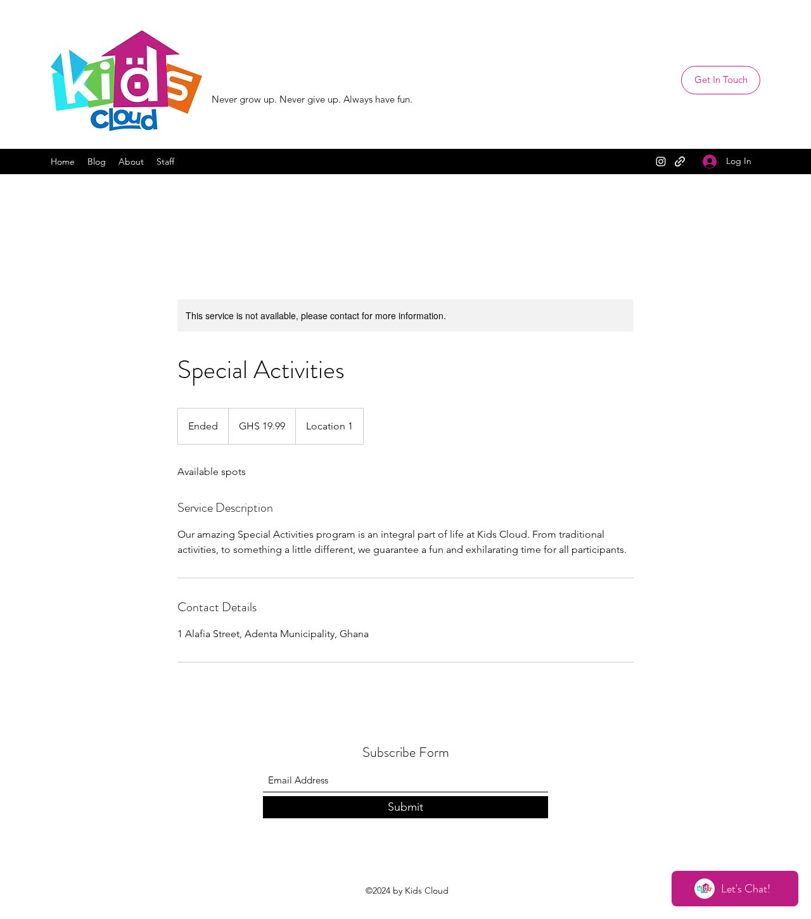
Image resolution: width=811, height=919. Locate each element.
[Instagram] (661, 161)
